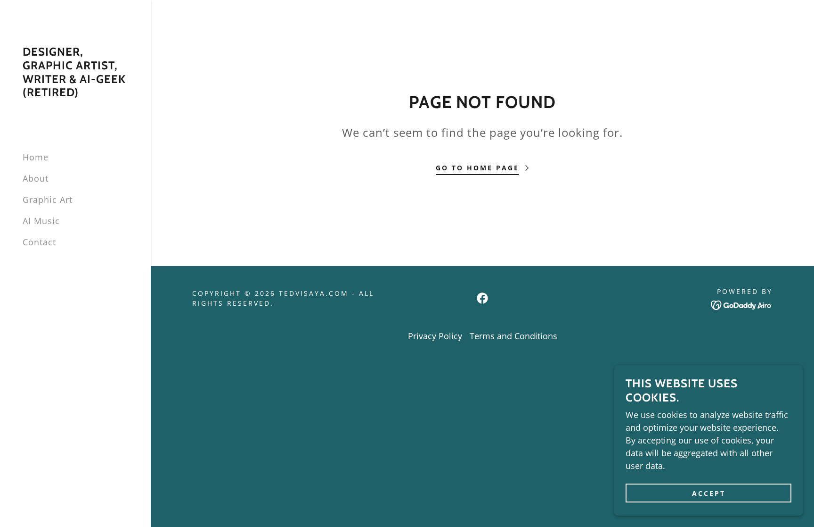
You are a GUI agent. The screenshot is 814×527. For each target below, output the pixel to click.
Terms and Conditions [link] (513, 336)
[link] (75, 93)
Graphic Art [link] (48, 199)
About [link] (36, 178)
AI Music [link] (41, 220)
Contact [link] (39, 242)
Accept (708, 493)
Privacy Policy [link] (435, 336)
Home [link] (36, 157)
